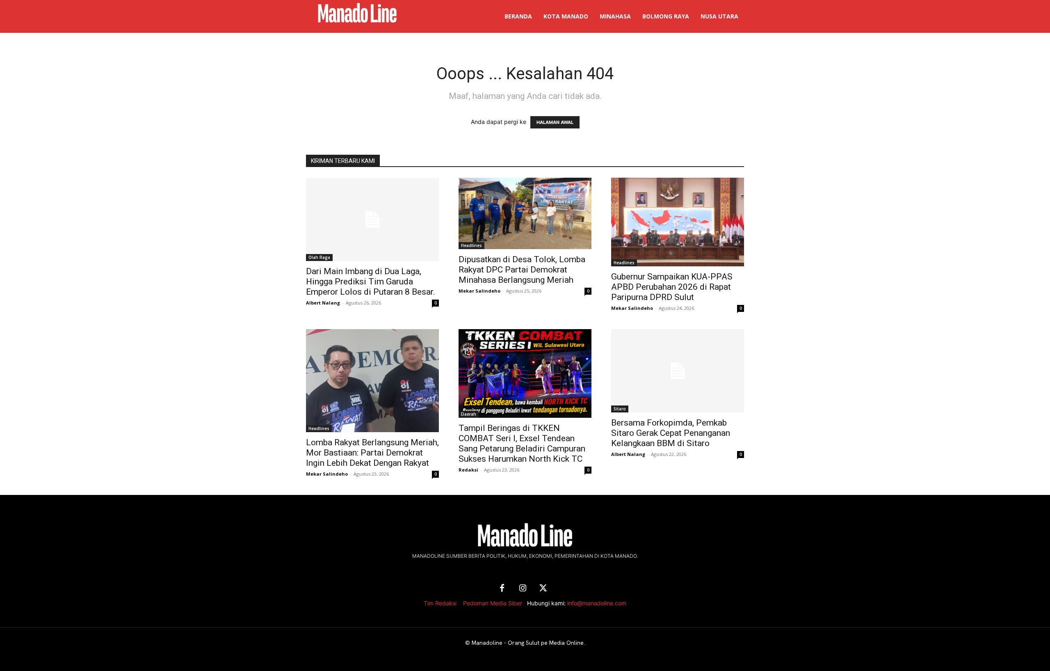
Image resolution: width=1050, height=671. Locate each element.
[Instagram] (522, 588)
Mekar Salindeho (479, 291)
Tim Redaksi (440, 603)
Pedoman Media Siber (492, 603)
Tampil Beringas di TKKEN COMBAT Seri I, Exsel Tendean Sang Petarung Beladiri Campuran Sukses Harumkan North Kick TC (522, 443)
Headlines (471, 245)
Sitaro (620, 409)
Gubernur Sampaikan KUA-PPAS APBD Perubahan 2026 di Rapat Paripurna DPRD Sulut (672, 287)
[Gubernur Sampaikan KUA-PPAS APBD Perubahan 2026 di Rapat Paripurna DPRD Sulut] (677, 222)
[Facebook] (502, 588)
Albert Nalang (323, 303)
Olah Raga (319, 257)
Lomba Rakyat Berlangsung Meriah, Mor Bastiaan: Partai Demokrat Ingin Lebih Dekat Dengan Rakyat (372, 452)
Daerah (468, 414)
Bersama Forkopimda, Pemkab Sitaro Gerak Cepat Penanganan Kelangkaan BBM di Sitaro (670, 433)
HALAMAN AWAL (554, 122)
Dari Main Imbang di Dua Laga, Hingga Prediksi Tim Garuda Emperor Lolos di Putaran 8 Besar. (370, 281)
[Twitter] (543, 588)
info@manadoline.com (596, 603)
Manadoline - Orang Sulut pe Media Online (528, 642)
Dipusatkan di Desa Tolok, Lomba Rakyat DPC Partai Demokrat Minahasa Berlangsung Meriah (522, 269)
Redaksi (468, 470)
